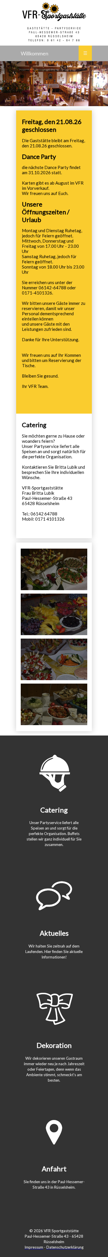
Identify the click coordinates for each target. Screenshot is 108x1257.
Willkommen (34, 53)
